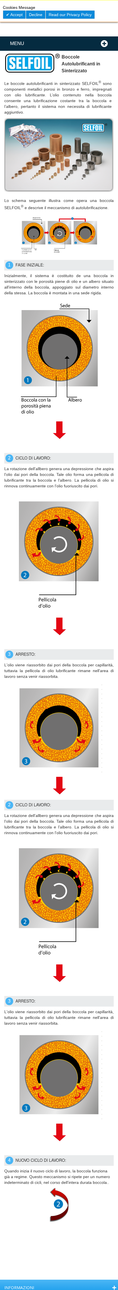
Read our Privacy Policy (70, 14)
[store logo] (32, 65)
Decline (35, 14)
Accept (16, 14)
